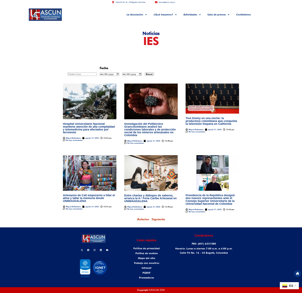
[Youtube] (107, 250)
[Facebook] (88, 250)
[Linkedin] (101, 250)
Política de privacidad (146, 248)
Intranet (146, 267)
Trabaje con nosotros (146, 263)
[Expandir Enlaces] (297, 273)
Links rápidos (147, 240)
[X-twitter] (82, 250)
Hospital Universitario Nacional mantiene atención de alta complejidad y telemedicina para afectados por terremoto (89, 128)
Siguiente (158, 219)
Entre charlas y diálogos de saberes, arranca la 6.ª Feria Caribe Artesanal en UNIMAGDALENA (150, 198)
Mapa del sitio (146, 258)
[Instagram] (94, 250)
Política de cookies (146, 253)
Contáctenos (243, 14)
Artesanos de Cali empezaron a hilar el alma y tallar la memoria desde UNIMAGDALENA (89, 198)
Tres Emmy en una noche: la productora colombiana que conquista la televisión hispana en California (211, 121)
